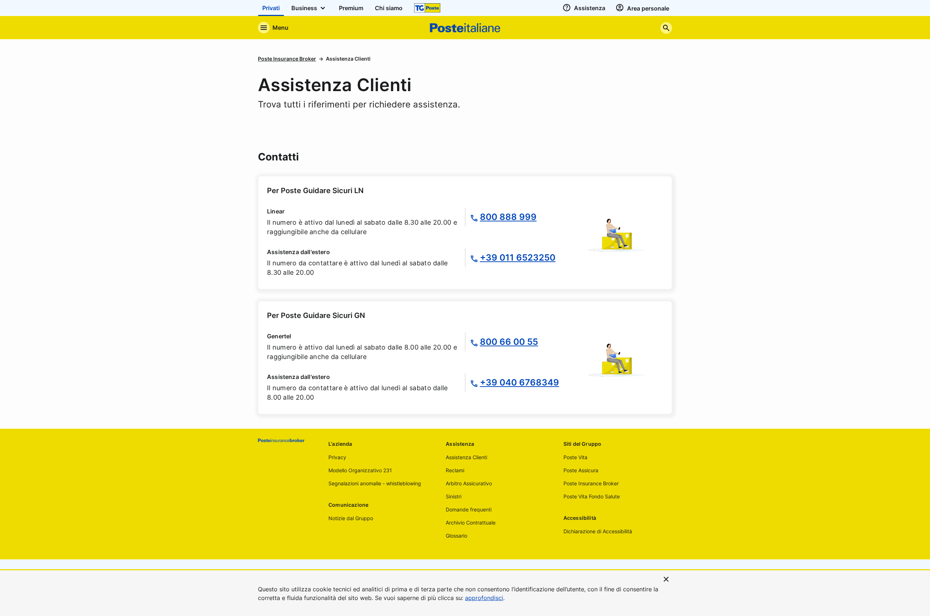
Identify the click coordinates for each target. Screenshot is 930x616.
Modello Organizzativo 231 (360, 470)
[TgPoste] (427, 8)
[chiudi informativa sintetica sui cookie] (666, 579)
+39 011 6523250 (517, 257)
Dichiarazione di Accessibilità (597, 531)
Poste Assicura (580, 470)
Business (305, 8)
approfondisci (484, 597)
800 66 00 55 (509, 341)
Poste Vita (575, 457)
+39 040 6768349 (519, 382)
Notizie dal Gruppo (350, 518)
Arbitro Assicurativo (469, 483)
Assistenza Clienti (466, 457)
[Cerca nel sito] (666, 27)
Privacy (337, 457)
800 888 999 (508, 217)
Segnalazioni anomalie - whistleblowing (374, 483)
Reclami (455, 470)
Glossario (456, 536)
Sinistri (453, 496)
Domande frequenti (469, 509)
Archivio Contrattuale (471, 522)
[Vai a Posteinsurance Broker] (287, 440)
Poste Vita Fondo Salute (591, 496)
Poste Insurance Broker (287, 59)
